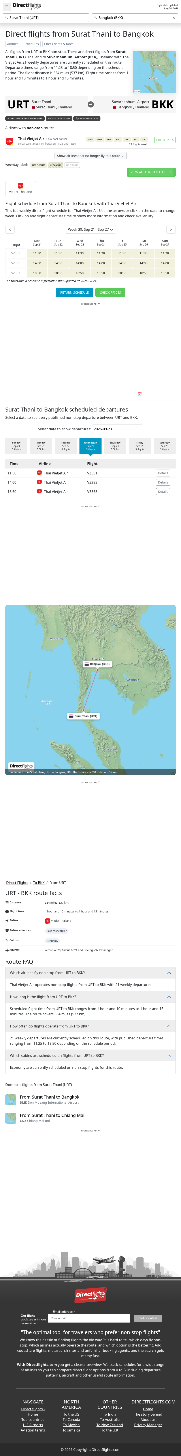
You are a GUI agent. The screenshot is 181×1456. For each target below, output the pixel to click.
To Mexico (71, 1424)
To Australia (110, 1419)
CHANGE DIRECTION (88, 118)
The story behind (148, 1414)
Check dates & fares (59, 44)
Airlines (12, 44)
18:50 (37, 273)
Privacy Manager (148, 1424)
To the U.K (109, 1430)
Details (163, 473)
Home (148, 1409)
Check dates (165, 140)
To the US (71, 1414)
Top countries (32, 1419)
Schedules (31, 44)
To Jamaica (71, 1430)
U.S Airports (33, 1424)
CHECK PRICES (110, 292)
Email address (64, 1312)
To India (109, 1414)
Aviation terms (33, 1430)
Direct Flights (17, 882)
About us (148, 1419)
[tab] (20, 188)
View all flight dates (148, 172)
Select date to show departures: (64, 429)
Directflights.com (106, 1449)
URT (19, 104)
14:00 (37, 263)
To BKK (39, 882)
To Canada (71, 1419)
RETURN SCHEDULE (74, 292)
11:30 (37, 253)
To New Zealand (109, 1424)
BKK (162, 104)
